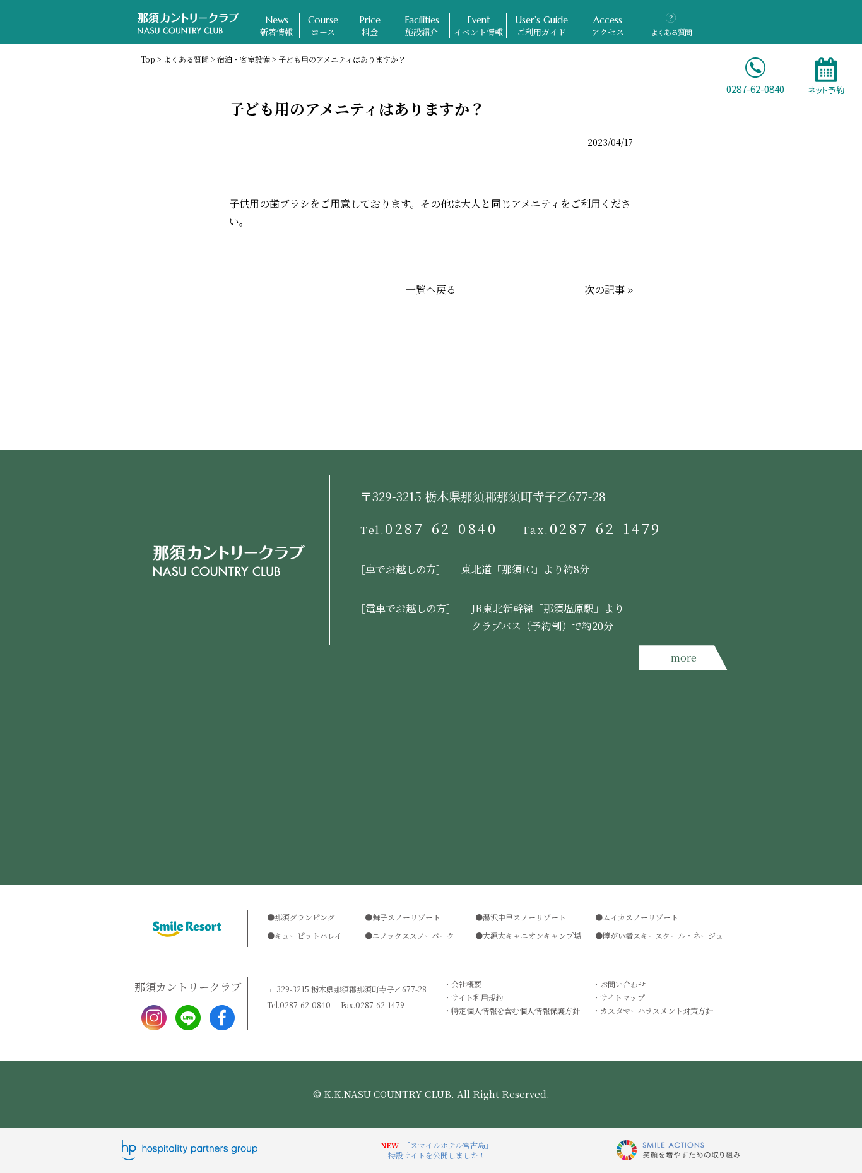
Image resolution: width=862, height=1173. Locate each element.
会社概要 (466, 984)
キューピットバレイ (308, 935)
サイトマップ (622, 997)
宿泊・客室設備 (243, 59)
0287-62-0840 (429, 528)
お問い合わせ (623, 984)
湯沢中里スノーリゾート (524, 917)
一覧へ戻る (431, 289)
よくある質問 (186, 59)
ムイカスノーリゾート (640, 917)
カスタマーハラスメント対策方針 (656, 1010)
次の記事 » (608, 289)
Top (148, 59)
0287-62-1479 (592, 528)
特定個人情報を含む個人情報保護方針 (515, 1010)
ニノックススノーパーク (413, 935)
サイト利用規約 (477, 997)
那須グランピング (305, 917)
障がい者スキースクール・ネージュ (663, 935)
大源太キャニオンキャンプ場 (532, 935)
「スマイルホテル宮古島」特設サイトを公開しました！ (440, 1150)
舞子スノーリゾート (406, 917)
